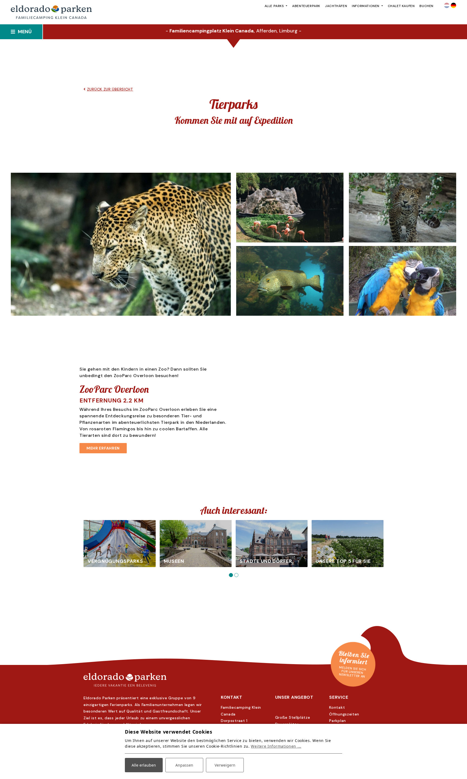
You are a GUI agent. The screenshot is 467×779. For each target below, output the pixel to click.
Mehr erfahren (103, 448)
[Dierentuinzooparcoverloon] (289, 207)
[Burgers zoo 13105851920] (121, 244)
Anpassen (184, 765)
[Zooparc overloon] (402, 281)
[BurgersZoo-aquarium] (289, 281)
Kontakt (337, 707)
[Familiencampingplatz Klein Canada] (51, 12)
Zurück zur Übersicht (110, 89)
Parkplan (337, 720)
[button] (231, 575)
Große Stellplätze (292, 717)
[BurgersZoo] (402, 207)
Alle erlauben (144, 765)
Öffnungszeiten (344, 714)
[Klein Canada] (233, 680)
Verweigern (225, 765)
